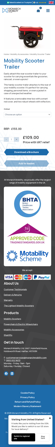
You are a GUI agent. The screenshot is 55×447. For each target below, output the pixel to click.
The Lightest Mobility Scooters (19, 305)
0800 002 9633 (13, 360)
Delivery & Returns (13, 294)
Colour (7, 109)
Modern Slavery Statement (27, 406)
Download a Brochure (26, 152)
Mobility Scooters (12, 318)
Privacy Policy (27, 397)
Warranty (8, 300)
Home (6, 54)
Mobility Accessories (19, 54)
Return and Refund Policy (27, 401)
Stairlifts (8, 335)
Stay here (43, 437)
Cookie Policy (28, 392)
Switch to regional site (22, 437)
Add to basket (27, 163)
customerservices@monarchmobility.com (26, 357)
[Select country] (51, 2)
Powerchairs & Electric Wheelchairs (21, 324)
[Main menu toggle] (47, 10)
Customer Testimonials (15, 289)
